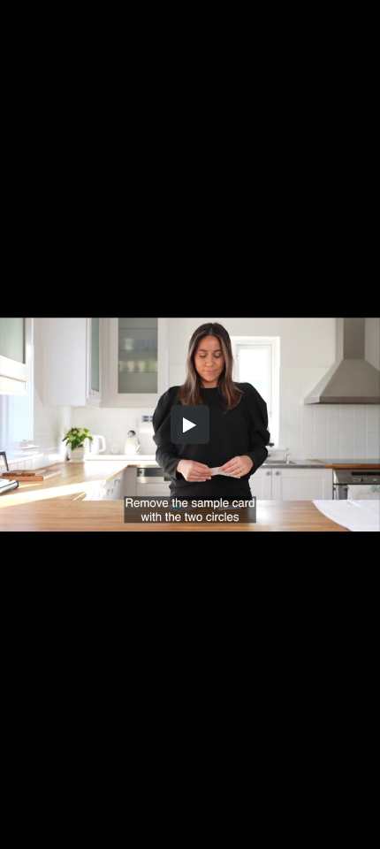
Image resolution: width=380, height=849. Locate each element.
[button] (190, 424)
